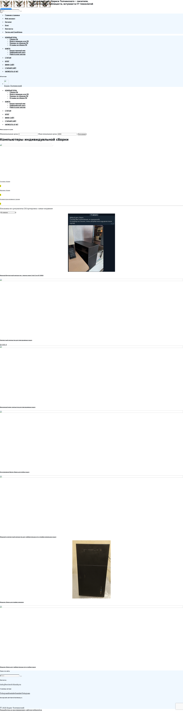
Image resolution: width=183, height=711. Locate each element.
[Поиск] (21, 11)
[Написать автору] (1, 12)
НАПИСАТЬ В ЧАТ (11, 71)
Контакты (9, 29)
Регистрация (6, 9)
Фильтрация (82, 134)
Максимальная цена (47, 134)
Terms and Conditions (13, 32)
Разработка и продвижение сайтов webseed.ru (21, 710)
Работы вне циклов (17, 54)
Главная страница (12, 15)
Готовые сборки (5, 181)
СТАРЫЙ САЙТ (10, 68)
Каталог (8, 22)
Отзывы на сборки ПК (18, 45)
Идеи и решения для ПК (19, 41)
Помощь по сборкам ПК (19, 43)
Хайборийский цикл (17, 52)
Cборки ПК (14, 39)
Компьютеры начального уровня (10, 199)
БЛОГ (7, 61)
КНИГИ (7, 49)
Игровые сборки (5, 190)
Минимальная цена (9, 134)
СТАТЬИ (8, 58)
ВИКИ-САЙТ (9, 65)
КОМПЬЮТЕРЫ (11, 37)
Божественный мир (17, 51)
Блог (7, 25)
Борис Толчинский (13, 86)
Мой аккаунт (10, 19)
